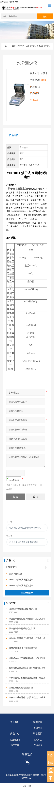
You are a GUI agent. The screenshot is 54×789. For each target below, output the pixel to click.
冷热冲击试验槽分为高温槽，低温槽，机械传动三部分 (28, 638)
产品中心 (20, 46)
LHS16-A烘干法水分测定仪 (21, 585)
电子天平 (15, 745)
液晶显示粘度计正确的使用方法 (23, 609)
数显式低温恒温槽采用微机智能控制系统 (27, 668)
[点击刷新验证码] (13, 478)
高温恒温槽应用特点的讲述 (21, 687)
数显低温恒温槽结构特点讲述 (22, 628)
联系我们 (37, 733)
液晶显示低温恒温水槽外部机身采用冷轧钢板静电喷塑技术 (28, 618)
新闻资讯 (38, 728)
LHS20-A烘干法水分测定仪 (21, 579)
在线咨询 (38, 745)
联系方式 (38, 740)
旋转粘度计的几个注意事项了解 (23, 648)
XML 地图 (27, 786)
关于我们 (14, 722)
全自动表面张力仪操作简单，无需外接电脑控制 (28, 658)
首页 (14, 46)
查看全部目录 (27, 592)
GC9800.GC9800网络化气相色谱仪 (25, 528)
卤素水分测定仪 (43, 46)
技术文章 (37, 722)
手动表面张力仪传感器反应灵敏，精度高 (27, 678)
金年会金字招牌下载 (9, 1)
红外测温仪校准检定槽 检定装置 (23, 542)
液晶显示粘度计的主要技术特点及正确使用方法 (28, 697)
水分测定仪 (30, 46)
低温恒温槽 (15, 740)
